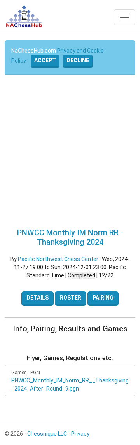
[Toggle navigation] (124, 17)
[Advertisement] (70, 152)
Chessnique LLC (47, 434)
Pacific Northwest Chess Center (58, 259)
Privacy (80, 434)
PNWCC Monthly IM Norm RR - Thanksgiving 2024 (70, 237)
